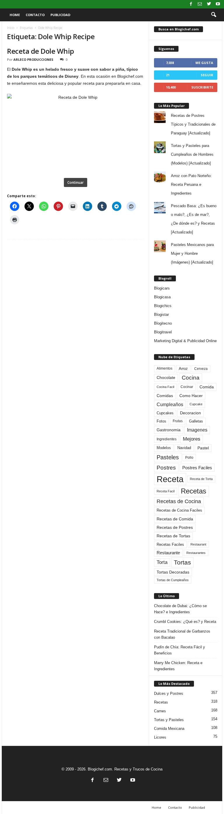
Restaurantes (196, 553)
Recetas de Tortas (173, 536)
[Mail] (199, 4)
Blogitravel (163, 332)
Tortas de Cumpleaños (173, 580)
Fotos (161, 421)
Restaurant (198, 544)
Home (15, 15)
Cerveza (201, 369)
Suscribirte (202, 87)
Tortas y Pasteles (169, 720)
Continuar (75, 182)
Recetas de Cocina (179, 501)
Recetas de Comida (175, 519)
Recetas (193, 491)
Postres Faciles (197, 467)
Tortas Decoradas (173, 572)
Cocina (191, 378)
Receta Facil (165, 491)
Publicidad (60, 15)
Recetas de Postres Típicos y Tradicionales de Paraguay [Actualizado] (193, 124)
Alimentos (164, 368)
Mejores (191, 439)
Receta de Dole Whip (40, 51)
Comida (207, 387)
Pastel (203, 448)
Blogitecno (163, 323)
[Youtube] (217, 4)
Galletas (196, 421)
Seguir (207, 75)
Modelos (164, 448)
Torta (162, 562)
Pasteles (168, 457)
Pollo (189, 458)
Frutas (178, 421)
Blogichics (163, 306)
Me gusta (204, 62)
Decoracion (190, 413)
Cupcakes (165, 413)
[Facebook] (190, 4)
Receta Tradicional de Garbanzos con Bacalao (182, 634)
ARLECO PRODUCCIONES (33, 59)
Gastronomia (169, 429)
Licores (160, 737)
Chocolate (166, 377)
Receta (170, 479)
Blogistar (161, 314)
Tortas (182, 562)
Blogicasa (162, 297)
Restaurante (168, 552)
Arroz (183, 368)
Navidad (184, 448)
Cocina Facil (165, 387)
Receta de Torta (201, 479)
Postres (166, 467)
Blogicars (162, 288)
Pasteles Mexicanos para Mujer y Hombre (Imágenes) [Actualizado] (192, 253)
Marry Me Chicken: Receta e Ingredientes (178, 666)
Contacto (35, 15)
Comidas (165, 395)
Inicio (10, 28)
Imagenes (197, 429)
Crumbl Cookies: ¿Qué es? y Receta (185, 621)
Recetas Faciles (170, 544)
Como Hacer (191, 395)
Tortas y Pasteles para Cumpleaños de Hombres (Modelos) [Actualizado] (192, 154)
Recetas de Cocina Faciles (179, 510)
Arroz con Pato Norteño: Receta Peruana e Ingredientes (191, 184)
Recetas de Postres (175, 527)
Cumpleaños (170, 404)
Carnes (160, 711)
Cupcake (196, 404)
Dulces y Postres (168, 693)
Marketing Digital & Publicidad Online (185, 341)
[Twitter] (208, 4)
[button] (213, 14)
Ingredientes (166, 439)
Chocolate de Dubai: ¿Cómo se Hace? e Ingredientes (180, 609)
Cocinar (187, 387)
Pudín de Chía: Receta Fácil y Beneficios (179, 650)
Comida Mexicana (169, 728)
